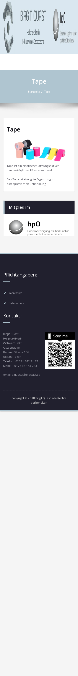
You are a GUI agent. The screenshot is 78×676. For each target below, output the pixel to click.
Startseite (34, 91)
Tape (47, 91)
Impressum (15, 293)
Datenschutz (16, 303)
